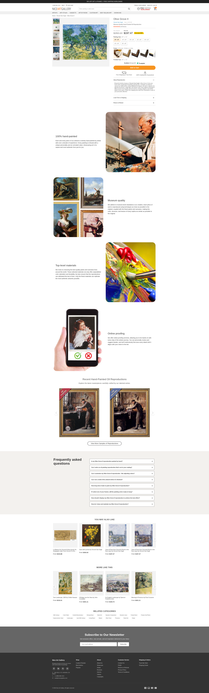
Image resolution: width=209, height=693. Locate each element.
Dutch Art (99, 615)
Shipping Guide (143, 665)
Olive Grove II (70, 15)
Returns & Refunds (123, 667)
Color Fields (66, 615)
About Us (99, 663)
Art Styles (63, 12)
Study (133, 618)
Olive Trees (108, 618)
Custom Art (94, 12)
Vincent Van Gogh (61, 15)
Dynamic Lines (123, 615)
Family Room (134, 615)
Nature (100, 618)
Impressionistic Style (58, 618)
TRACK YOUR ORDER (140, 5)
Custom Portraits (81, 663)
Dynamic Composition (111, 615)
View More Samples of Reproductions (104, 443)
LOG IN (155, 5)
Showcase (117, 12)
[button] (62, 42)
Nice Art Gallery (64, 9)
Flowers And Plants (145, 615)
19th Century (56, 615)
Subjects (73, 12)
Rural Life (126, 618)
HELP (63, 5)
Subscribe (123, 644)
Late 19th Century (81, 618)
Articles (99, 672)
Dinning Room (90, 615)
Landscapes (70, 618)
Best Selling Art (106, 12)
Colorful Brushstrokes (78, 615)
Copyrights (100, 676)
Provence (117, 618)
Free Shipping (144, 8)
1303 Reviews (123, 26)
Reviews (99, 670)
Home (53, 15)
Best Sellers (79, 665)
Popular (78, 667)
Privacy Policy (122, 670)
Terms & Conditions (123, 672)
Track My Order (143, 663)
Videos (99, 674)
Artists (54, 12)
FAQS (119, 665)
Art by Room (83, 12)
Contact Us (121, 663)
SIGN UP (149, 5)
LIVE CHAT (70, 5)
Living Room (92, 618)
